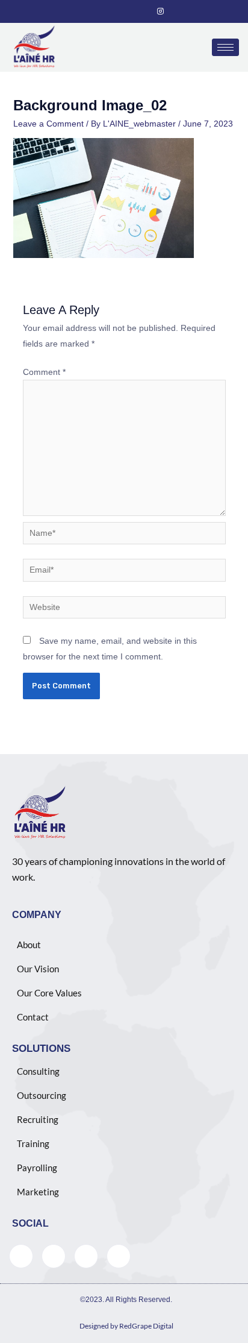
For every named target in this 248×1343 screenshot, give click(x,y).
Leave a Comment (48, 123)
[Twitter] (114, 11)
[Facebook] (93, 11)
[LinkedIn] (134, 11)
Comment (44, 372)
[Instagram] (155, 11)
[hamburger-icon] (225, 47)
